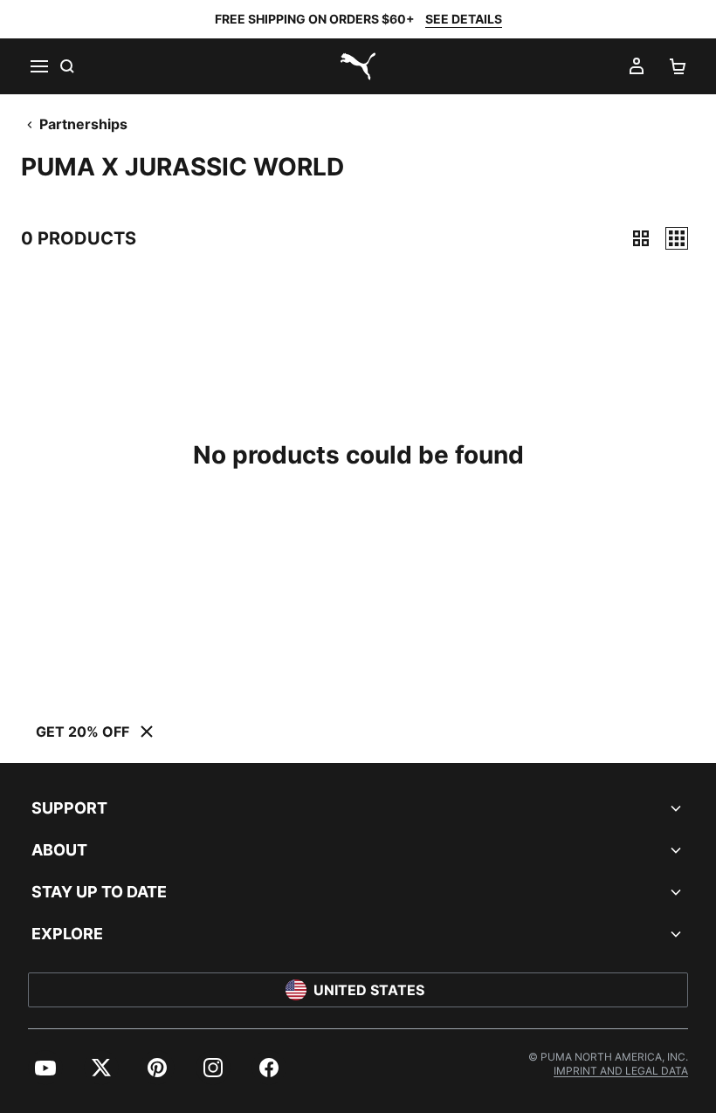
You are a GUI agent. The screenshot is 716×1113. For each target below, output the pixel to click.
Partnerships (83, 124)
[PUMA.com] (358, 66)
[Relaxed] (676, 238)
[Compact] (640, 238)
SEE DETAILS (463, 18)
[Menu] (38, 66)
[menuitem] (45, 1067)
